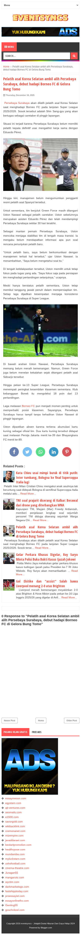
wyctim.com (12, 881)
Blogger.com (46, 928)
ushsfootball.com (15, 863)
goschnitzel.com (14, 909)
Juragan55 (11, 872)
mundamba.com (15, 854)
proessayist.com (15, 895)
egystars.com (13, 803)
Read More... (28, 493)
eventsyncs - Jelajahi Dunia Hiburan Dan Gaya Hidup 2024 (48, 923)
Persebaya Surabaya (16, 102)
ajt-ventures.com (15, 807)
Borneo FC (28, 405)
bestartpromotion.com (18, 844)
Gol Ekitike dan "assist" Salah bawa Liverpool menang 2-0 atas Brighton (47, 583)
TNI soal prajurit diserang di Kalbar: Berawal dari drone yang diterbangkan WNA (47, 502)
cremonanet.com (15, 830)
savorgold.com (14, 821)
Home (41, 720)
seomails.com (13, 812)
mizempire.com (14, 835)
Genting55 (11, 905)
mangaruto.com (14, 877)
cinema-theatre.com (17, 867)
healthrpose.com (15, 849)
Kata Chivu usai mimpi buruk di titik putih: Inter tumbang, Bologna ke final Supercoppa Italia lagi (47, 477)
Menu (10, 47)
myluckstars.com (15, 858)
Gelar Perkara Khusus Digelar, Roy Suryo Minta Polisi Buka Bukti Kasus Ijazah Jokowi (47, 557)
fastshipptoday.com (16, 891)
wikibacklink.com (15, 826)
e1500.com (12, 817)
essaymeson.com (15, 798)
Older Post (71, 720)
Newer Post (9, 720)
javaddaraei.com (15, 840)
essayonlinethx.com (17, 900)
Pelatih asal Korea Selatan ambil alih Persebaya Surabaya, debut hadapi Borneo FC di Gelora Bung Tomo (47, 531)
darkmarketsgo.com (17, 886)
